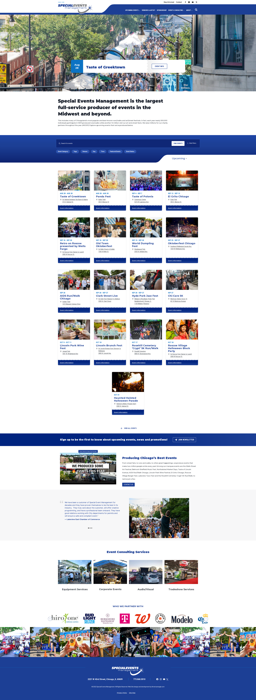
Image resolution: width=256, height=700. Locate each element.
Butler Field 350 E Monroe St (103, 201)
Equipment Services (75, 589)
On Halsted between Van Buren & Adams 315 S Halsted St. (75, 201)
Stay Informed (169, 2)
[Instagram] (189, 2)
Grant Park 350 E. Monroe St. (176, 201)
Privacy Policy (122, 693)
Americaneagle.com (157, 687)
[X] (196, 2)
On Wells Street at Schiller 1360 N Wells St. (106, 250)
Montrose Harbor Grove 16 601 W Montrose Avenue (178, 300)
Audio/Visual (146, 589)
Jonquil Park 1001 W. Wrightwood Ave (70, 352)
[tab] (88, 528)
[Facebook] (185, 2)
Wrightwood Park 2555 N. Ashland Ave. (141, 250)
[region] (128, 53)
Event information (67, 208)
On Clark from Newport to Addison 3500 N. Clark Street (109, 300)
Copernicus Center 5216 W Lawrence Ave (141, 201)
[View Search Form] (196, 10)
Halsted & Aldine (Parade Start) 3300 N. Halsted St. (126, 405)
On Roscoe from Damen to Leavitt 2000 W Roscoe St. (73, 253)
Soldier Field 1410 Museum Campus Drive (71, 303)
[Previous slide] (50, 619)
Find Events (178, 143)
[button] (128, 53)
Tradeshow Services (181, 589)
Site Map (132, 693)
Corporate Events (110, 589)
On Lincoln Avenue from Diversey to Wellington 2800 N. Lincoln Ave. (109, 351)
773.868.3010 (139, 679)
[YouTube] (192, 2)
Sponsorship (162, 10)
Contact (179, 2)
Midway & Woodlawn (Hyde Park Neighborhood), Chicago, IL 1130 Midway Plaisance (144, 301)
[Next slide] (206, 619)
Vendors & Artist (148, 10)
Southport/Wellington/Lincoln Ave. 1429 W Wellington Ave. (181, 247)
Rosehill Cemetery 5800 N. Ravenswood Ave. (142, 352)
